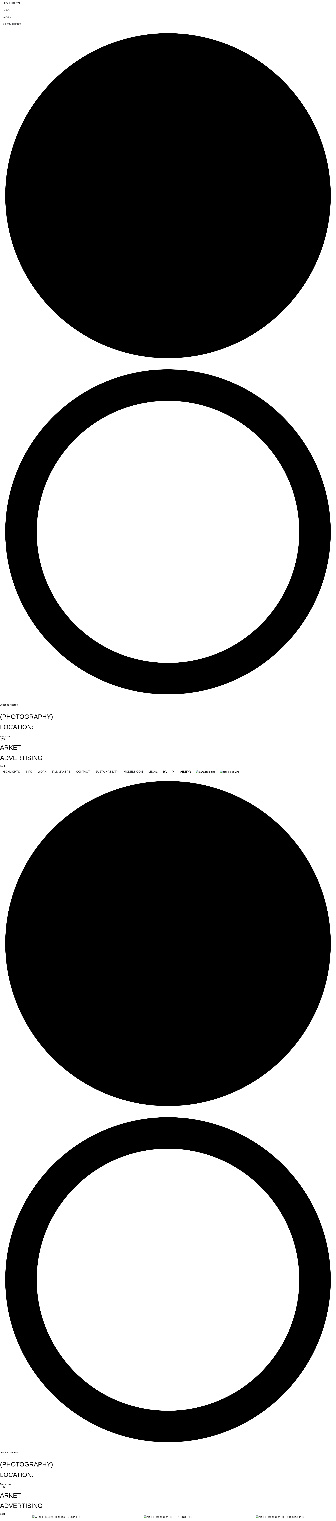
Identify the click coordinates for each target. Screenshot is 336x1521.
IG (165, 772)
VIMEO (185, 772)
